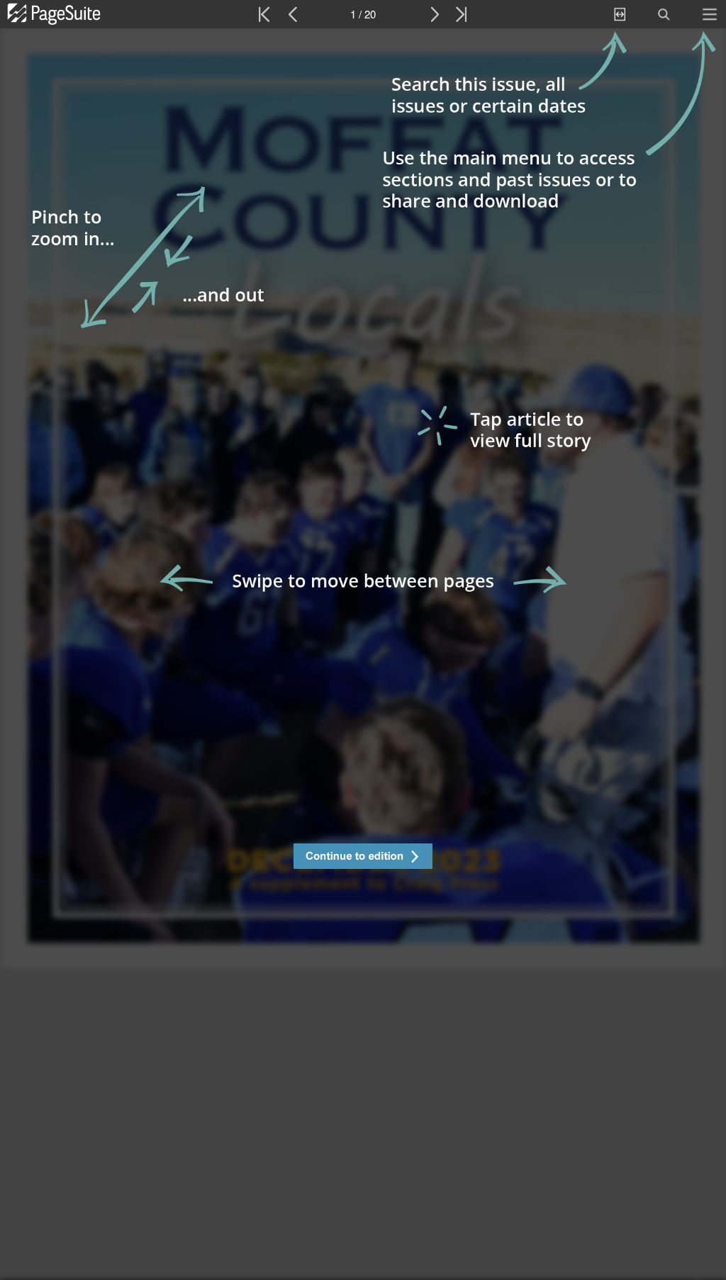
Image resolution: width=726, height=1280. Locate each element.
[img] (363, 654)
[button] (363, 858)
